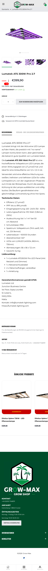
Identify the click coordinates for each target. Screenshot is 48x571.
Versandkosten (18, 86)
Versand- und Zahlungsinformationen (30, 132)
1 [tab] (20, 52)
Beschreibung (7, 132)
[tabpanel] (24, 34)
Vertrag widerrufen (11, 523)
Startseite (5, 9)
